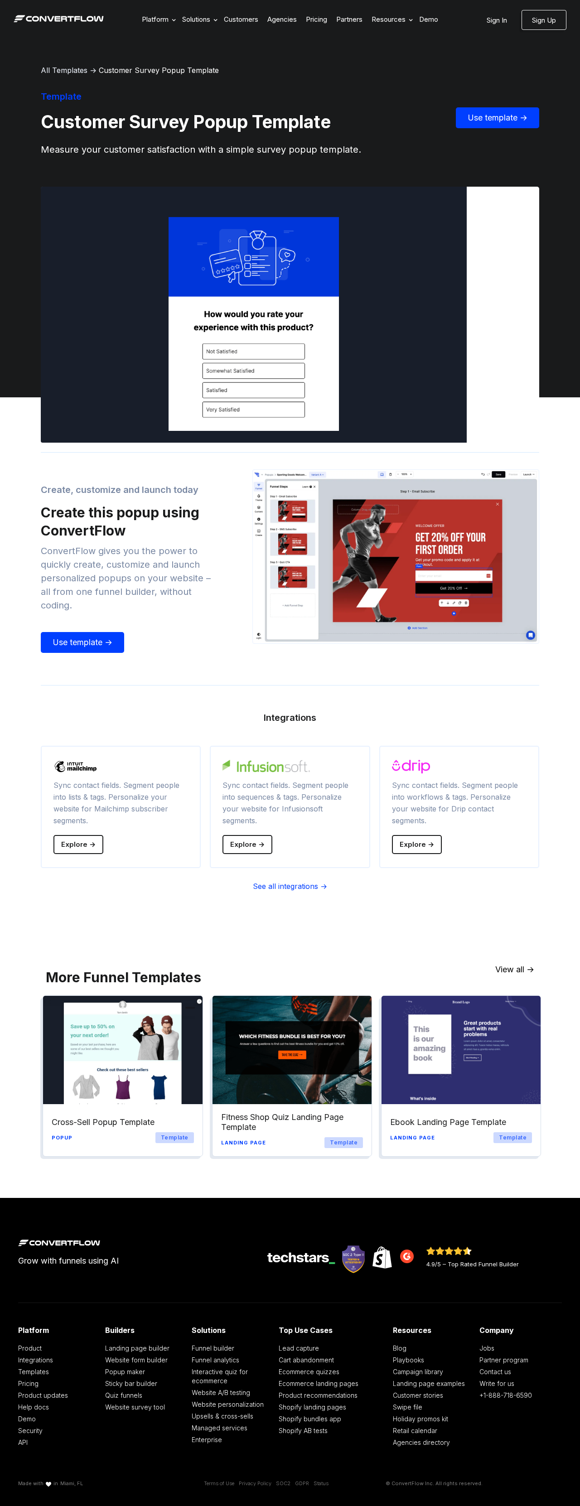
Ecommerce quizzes (309, 1372)
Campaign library (418, 1372)
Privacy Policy (255, 1483)
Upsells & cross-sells (222, 1416)
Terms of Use (219, 1483)
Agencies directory (421, 1442)
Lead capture (299, 1348)
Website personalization (228, 1404)
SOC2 (283, 1483)
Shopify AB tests (303, 1430)
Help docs (33, 1407)
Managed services (219, 1428)
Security (30, 1430)
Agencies (282, 19)
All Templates (64, 70)
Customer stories (418, 1395)
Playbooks (408, 1360)
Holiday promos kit (420, 1419)
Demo (428, 19)
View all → (514, 969)
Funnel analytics (215, 1360)
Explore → (78, 844)
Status (321, 1483)
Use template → (497, 117)
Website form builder (136, 1360)
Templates (33, 1372)
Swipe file (407, 1407)
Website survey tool (135, 1407)
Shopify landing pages (312, 1407)
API (23, 1442)
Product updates (43, 1395)
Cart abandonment (306, 1360)
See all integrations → (290, 886)
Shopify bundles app (310, 1419)
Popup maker (125, 1372)
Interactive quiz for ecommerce (220, 1376)
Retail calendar (415, 1430)
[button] (157, 19)
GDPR (302, 1483)
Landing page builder (137, 1348)
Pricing (316, 19)
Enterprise (207, 1439)
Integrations (35, 1360)
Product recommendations (318, 1395)
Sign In (497, 20)
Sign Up (544, 20)
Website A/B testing (221, 1392)
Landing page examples (429, 1383)
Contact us (495, 1372)
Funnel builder (213, 1348)
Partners (349, 19)
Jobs (486, 1348)
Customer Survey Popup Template (159, 70)
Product (30, 1348)
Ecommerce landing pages (318, 1383)
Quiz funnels (123, 1395)
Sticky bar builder (131, 1383)
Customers (241, 19)
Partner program (503, 1360)
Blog (399, 1348)
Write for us (496, 1383)
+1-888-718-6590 (505, 1395)
